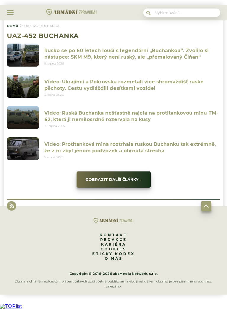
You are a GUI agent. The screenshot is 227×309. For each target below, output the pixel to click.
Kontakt (113, 235)
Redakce (113, 239)
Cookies (113, 249)
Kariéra (113, 244)
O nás (114, 258)
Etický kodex (113, 254)
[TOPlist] (11, 306)
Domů (12, 26)
